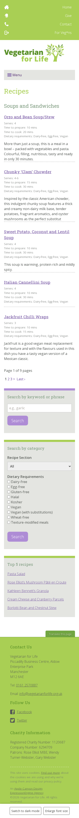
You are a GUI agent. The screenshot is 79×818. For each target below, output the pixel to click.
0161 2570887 (27, 685)
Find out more (50, 773)
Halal (15, 497)
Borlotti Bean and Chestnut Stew (31, 607)
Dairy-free (19, 481)
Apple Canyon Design (28, 788)
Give (68, 15)
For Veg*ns (63, 32)
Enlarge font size (56, 811)
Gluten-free (20, 492)
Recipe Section (19, 457)
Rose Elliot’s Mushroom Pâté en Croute (36, 582)
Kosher (16, 502)
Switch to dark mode (25, 811)
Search (17, 421)
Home (67, 7)
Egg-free (18, 486)
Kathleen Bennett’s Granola (28, 590)
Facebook (24, 712)
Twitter (22, 720)
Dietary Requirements (25, 476)
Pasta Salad (16, 574)
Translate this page (60, 634)
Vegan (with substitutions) (32, 512)
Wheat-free (20, 517)
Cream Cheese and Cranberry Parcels (35, 599)
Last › (21, 379)
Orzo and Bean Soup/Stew (29, 116)
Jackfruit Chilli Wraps (26, 316)
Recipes (16, 91)
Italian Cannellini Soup (27, 282)
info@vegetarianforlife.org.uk (40, 693)
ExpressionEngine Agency (26, 793)
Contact (66, 24)
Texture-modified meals (29, 522)
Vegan (16, 507)
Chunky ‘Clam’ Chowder (27, 171)
